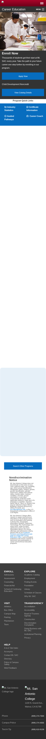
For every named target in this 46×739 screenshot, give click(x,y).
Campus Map (9, 614)
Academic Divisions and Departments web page (21, 534)
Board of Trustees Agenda (31, 615)
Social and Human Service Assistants (21, 423)
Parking (7, 617)
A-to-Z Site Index (11, 648)
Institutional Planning (32, 634)
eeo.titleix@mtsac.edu (18, 509)
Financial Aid (9, 585)
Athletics (7, 606)
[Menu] (41, 2)
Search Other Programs (23, 466)
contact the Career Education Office (19, 536)
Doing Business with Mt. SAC (32, 629)
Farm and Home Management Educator (21, 436)
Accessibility (29, 610)
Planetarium (9, 621)
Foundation (28, 585)
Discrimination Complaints (30, 624)
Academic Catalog (32, 575)
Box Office (8, 610)
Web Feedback (10, 668)
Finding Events (30, 582)
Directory (8, 659)
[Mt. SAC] (23, 3)
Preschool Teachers (13, 430)
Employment (29, 578)
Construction (29, 619)
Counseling (8, 582)
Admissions (9, 575)
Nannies (7, 449)
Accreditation (29, 606)
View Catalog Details (23, 92)
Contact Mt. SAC (11, 655)
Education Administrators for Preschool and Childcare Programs (20, 405)
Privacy (27, 638)
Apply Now (23, 76)
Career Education (13, 9)
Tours (6, 624)
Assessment (9, 578)
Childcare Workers (12, 443)
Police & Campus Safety (11, 663)
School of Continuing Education (12, 590)
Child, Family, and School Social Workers (17, 415)
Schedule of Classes (33, 593)
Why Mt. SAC (30, 596)
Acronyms (8, 651)
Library (27, 589)
